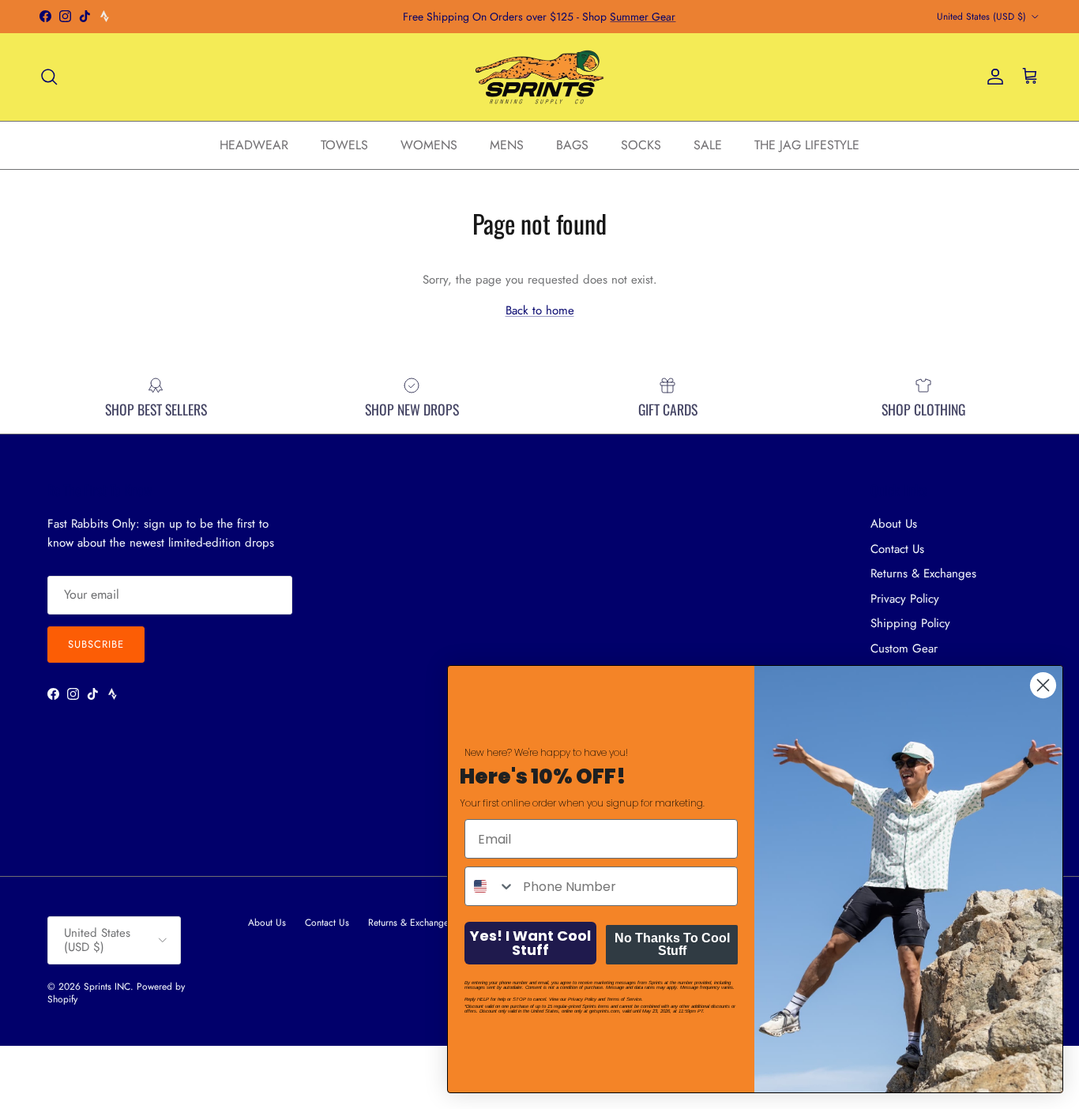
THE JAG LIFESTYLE (806, 144)
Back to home (540, 310)
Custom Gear (904, 648)
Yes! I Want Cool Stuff (530, 943)
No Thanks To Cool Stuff (672, 944)
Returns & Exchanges (923, 573)
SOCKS (641, 144)
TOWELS (344, 144)
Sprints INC (107, 986)
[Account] (992, 76)
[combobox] (490, 886)
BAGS (572, 144)
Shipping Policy (910, 623)
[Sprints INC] (540, 77)
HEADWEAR (254, 144)
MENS (507, 144)
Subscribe (96, 644)
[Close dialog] (1043, 685)
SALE (708, 144)
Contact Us (897, 549)
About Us (893, 523)
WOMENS (428, 144)
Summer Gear (642, 16)
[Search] (48, 76)
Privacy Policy (904, 598)
